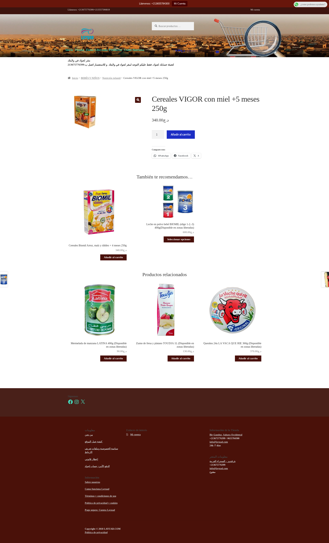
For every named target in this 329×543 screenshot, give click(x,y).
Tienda (79, 49)
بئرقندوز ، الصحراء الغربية (223, 461)
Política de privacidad (96, 532)
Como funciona (134, 49)
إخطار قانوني (91, 459)
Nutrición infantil (111, 78)
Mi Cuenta (179, 3)
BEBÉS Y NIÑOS (90, 78)
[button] (138, 100)
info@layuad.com (219, 442)
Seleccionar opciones (178, 239)
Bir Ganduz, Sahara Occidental (226, 435)
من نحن (89, 435)
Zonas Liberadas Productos (104, 49)
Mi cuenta (255, 9)
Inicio (69, 49)
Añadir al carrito (181, 134)
